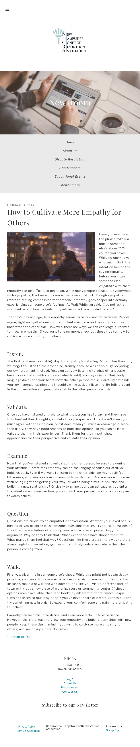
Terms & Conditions (28, 731)
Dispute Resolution (70, 159)
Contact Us (70, 691)
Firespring (112, 730)
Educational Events (70, 176)
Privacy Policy (26, 726)
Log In (70, 679)
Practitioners (70, 168)
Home (70, 142)
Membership (70, 185)
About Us (70, 151)
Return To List (20, 637)
